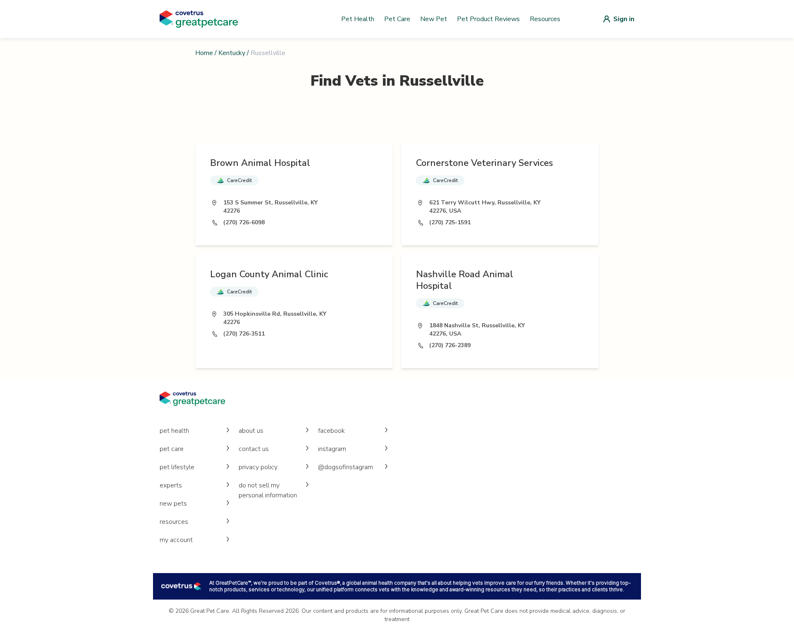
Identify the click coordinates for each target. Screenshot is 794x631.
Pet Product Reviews (488, 19)
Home (204, 53)
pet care (172, 448)
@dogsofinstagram (345, 467)
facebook (331, 430)
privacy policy (258, 467)
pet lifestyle (177, 467)
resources (174, 521)
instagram (332, 448)
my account (176, 540)
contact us (254, 448)
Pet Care (397, 19)
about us (251, 430)
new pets (173, 503)
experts (171, 485)
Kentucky (231, 53)
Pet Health (357, 19)
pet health (174, 430)
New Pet (433, 19)
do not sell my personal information (268, 490)
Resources (545, 19)
